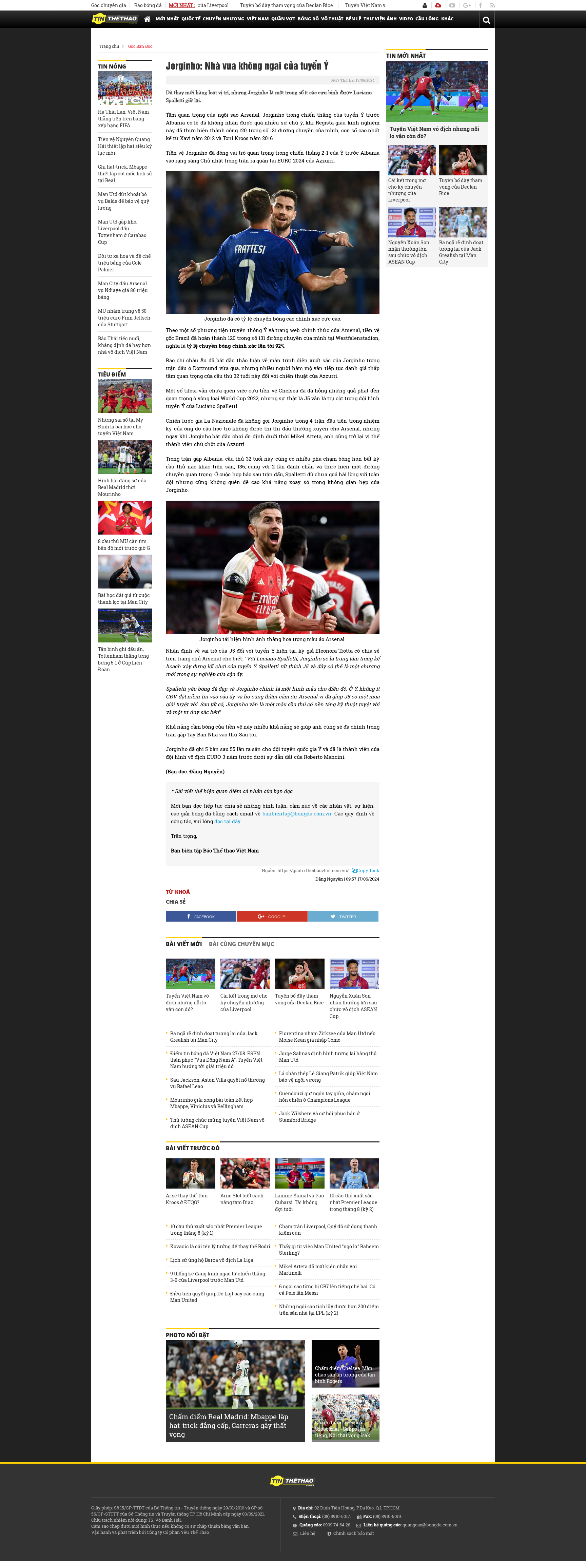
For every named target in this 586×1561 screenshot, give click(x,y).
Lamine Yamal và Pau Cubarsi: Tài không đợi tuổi (299, 1202)
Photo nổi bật (187, 1335)
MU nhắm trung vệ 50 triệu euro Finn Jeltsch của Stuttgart (124, 318)
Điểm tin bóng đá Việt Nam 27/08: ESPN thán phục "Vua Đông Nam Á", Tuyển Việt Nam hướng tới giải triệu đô (216, 1059)
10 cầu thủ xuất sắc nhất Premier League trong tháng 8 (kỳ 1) (216, 1229)
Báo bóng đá (148, 5)
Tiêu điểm (112, 374)
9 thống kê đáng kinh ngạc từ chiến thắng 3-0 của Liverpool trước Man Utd (217, 1276)
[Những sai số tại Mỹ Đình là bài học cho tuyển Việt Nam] (125, 396)
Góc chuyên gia (108, 5)
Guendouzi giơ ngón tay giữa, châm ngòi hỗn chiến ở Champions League (324, 1096)
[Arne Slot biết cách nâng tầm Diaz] (245, 1173)
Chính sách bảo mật (353, 1533)
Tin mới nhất (406, 55)
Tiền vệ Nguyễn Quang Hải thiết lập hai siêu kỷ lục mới (125, 146)
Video (406, 19)
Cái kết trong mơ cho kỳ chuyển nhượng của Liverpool (244, 1003)
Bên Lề (353, 19)
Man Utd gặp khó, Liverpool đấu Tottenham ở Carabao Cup (122, 231)
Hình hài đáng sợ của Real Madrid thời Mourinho (122, 487)
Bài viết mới (184, 944)
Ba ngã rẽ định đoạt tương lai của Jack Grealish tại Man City (214, 1036)
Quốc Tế (190, 19)
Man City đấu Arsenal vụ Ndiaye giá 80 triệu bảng (123, 290)
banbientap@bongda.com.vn (296, 813)
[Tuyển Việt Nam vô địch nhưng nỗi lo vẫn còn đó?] (190, 974)
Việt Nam (258, 19)
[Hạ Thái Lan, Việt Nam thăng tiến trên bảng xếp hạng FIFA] (125, 88)
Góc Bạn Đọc (140, 46)
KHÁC (447, 19)
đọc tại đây (227, 821)
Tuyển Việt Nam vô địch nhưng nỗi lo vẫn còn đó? (368, 5)
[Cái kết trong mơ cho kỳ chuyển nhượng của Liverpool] (245, 974)
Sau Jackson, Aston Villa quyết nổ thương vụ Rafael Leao (217, 1083)
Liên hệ (307, 1533)
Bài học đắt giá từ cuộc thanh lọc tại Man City (124, 598)
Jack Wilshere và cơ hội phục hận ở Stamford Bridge (319, 1116)
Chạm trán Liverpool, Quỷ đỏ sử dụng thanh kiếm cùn (328, 1229)
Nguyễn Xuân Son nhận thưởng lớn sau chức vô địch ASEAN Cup (353, 1006)
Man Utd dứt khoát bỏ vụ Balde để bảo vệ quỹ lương (123, 201)
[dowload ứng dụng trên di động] (438, 5)
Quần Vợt (283, 19)
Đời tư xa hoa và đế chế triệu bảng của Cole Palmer (124, 263)
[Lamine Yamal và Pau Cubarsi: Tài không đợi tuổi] (300, 1173)
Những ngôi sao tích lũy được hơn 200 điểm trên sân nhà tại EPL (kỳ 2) (329, 1309)
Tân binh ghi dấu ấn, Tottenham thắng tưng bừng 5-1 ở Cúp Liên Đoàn (123, 659)
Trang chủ (109, 46)
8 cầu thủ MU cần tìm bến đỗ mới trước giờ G (124, 544)
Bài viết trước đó (193, 1148)
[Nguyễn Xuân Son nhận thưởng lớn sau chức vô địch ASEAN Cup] (354, 974)
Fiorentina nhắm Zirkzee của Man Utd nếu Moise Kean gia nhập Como (327, 1036)
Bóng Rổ (308, 19)
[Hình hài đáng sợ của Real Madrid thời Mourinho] (125, 457)
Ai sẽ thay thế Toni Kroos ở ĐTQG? (187, 1199)
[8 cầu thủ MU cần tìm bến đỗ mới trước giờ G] (125, 518)
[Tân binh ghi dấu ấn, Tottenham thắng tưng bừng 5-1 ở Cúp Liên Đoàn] (125, 625)
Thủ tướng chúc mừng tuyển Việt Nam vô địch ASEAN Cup (217, 1123)
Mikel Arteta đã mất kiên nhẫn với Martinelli (318, 1269)
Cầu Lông (427, 19)
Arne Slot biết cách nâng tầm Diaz (241, 1199)
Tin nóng (112, 66)
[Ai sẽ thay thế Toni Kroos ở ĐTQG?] (190, 1173)
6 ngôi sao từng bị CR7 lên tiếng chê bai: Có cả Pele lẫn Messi (327, 1289)
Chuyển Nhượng (224, 19)
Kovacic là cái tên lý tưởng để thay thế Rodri (220, 1246)
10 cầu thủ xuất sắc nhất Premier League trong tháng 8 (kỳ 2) (353, 1202)
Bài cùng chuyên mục (241, 944)
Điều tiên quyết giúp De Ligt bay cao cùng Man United (217, 1296)
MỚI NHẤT (167, 19)
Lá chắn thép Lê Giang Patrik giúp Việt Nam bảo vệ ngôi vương (328, 1076)
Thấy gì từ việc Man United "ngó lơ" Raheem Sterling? (329, 1249)
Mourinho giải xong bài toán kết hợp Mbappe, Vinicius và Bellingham (211, 1103)
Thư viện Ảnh (380, 19)
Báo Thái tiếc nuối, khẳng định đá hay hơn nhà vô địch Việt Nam (124, 345)
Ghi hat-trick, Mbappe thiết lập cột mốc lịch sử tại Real (125, 173)
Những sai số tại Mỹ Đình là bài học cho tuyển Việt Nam (120, 427)
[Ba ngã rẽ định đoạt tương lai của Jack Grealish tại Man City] (463, 222)
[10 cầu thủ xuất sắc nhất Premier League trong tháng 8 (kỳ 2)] (354, 1173)
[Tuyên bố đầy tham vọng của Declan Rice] (300, 974)
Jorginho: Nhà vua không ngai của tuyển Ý (247, 65)
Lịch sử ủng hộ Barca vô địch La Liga (211, 1260)
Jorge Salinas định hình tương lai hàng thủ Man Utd (328, 1056)
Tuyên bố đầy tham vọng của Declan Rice (253, 5)
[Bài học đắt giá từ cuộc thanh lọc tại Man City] (125, 572)
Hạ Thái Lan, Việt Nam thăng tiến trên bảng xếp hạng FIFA (123, 119)
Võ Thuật (332, 19)
